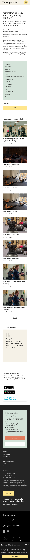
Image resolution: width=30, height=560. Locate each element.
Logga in (6, 382)
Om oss (6, 541)
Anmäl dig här (15, 107)
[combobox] (26, 544)
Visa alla (15, 317)
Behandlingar (6, 456)
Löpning (5, 463)
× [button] (28, 544)
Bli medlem (15, 438)
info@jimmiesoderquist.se (9, 520)
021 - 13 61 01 (6, 521)
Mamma (5, 465)
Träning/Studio (6, 454)
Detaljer (3, 554)
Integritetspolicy (18, 541)
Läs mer (15, 443)
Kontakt (11, 541)
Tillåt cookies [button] (15, 557)
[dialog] (15, 551)
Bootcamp (5, 459)
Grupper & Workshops (8, 461)
